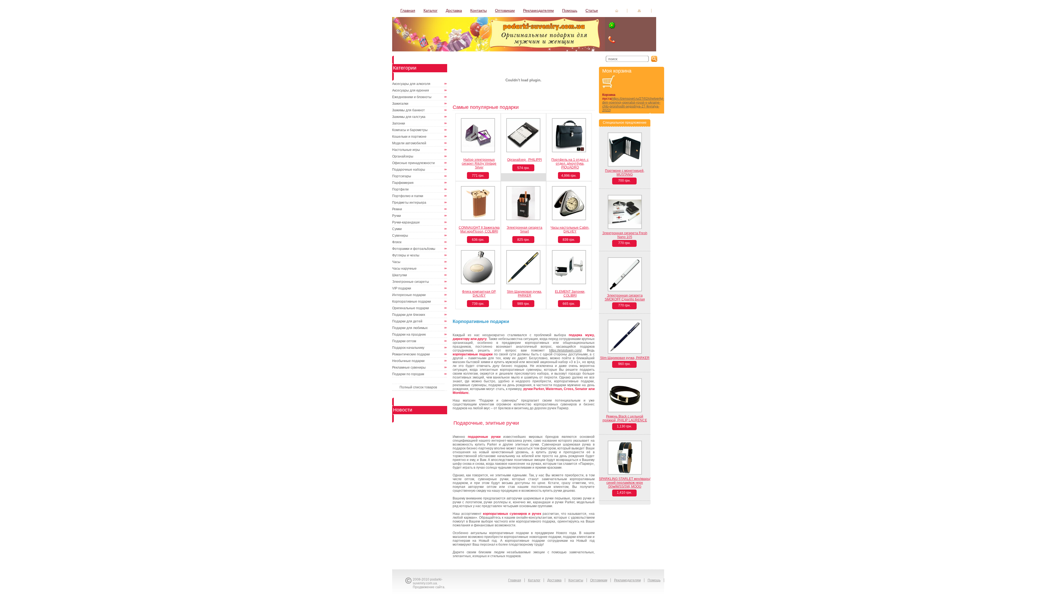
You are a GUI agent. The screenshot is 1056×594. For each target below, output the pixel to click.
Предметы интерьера (409, 203)
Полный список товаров (418, 387)
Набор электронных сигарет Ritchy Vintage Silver (479, 163)
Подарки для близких (408, 315)
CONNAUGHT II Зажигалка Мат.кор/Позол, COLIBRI (479, 229)
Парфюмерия (403, 183)
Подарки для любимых (410, 328)
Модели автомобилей (409, 143)
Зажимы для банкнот (408, 110)
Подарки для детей (407, 321)
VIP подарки (401, 288)
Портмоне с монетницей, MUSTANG (624, 172)
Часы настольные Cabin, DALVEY (570, 229)
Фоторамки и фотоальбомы (413, 249)
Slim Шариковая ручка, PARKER (524, 293)
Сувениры (400, 235)
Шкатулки (399, 275)
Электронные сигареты (410, 282)
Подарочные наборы (408, 170)
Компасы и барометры (410, 130)
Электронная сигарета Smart (524, 229)
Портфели (400, 189)
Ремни (397, 209)
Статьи (591, 10)
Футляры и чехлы (405, 255)
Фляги (397, 242)
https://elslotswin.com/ (565, 350)
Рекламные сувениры (409, 367)
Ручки (396, 216)
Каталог (431, 10)
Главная (407, 10)
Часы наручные (404, 268)
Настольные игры (406, 150)
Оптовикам (505, 10)
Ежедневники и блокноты (411, 97)
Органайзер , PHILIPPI (524, 160)
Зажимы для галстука (408, 117)
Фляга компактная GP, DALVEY (479, 293)
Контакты (478, 10)
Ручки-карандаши (406, 222)
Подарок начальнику (408, 348)
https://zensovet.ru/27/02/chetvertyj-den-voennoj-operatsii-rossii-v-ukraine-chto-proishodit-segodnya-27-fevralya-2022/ (633, 104)
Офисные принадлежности (413, 163)
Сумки (397, 229)
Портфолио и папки (407, 196)
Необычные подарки (408, 361)
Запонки (398, 123)
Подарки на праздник (409, 334)
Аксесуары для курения (410, 90)
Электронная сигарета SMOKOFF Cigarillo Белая (625, 297)
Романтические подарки (411, 354)
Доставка (454, 10)
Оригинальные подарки (410, 308)
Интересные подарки (409, 295)
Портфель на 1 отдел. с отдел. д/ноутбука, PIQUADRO (569, 163)
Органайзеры (402, 156)
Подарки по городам (408, 374)
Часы (396, 262)
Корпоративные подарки (411, 301)
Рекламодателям (538, 10)
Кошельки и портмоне (409, 137)
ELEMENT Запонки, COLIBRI (570, 293)
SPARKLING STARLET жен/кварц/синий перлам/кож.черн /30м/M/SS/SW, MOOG (624, 482)
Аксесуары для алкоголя (411, 84)
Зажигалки (400, 104)
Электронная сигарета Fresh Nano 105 (624, 235)
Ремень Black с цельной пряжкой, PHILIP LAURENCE (625, 418)
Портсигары (401, 176)
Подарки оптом (404, 341)
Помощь (569, 10)
